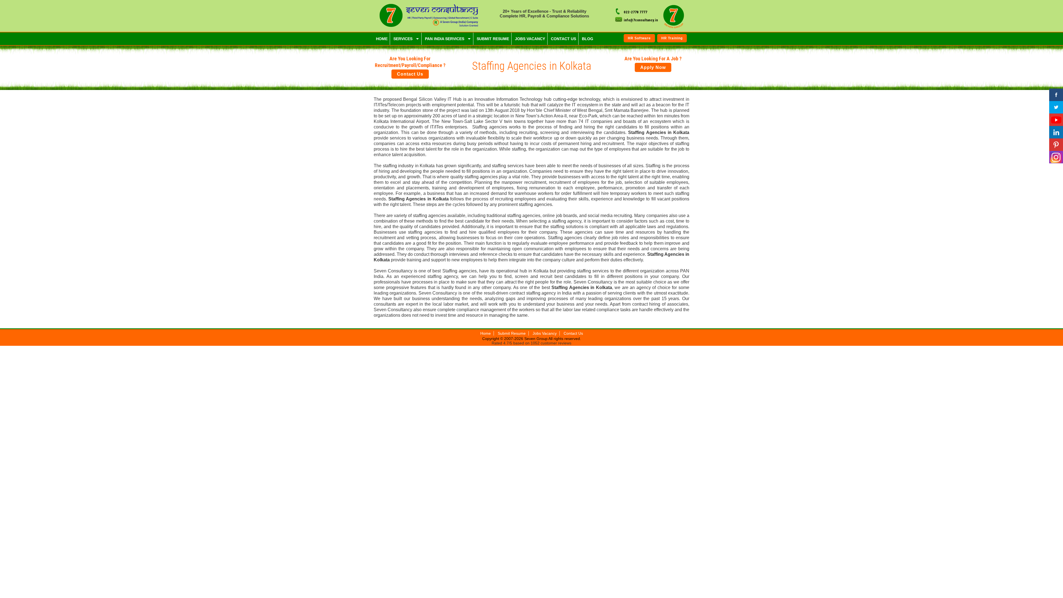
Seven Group (536, 338)
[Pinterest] (1056, 144)
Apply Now (653, 67)
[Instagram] (1056, 157)
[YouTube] (1056, 120)
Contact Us (410, 74)
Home (485, 333)
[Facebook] (1056, 95)
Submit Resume (512, 333)
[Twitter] (1056, 107)
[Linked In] (1056, 132)
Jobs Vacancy (545, 333)
